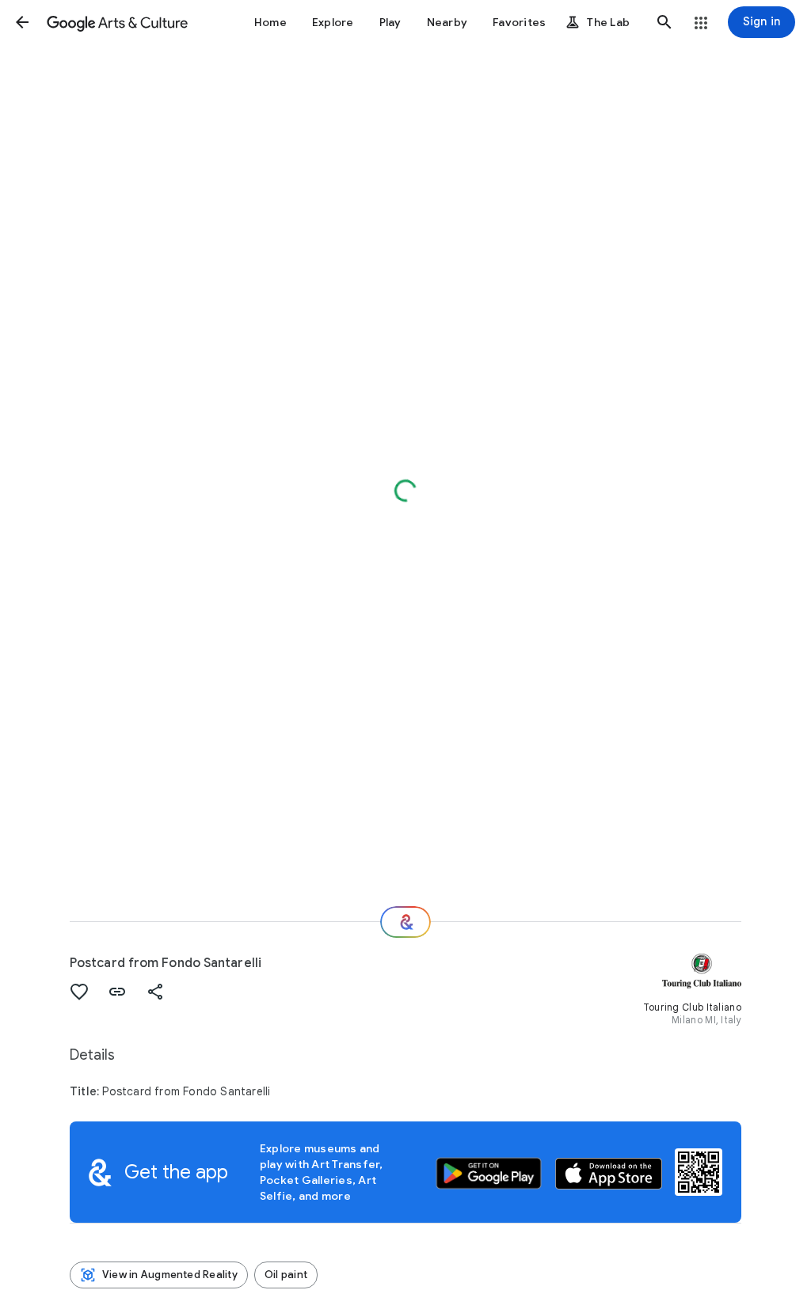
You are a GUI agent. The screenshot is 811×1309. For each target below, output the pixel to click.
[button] (22, 22)
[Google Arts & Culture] (117, 22)
